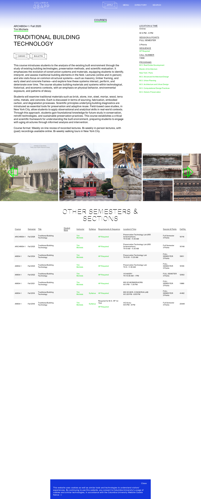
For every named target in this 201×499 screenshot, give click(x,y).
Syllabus (92, 293)
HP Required (103, 237)
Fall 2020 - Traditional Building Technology (74, 193)
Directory (141, 5)
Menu (126, 5)
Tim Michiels (21, 29)
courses (100, 20)
